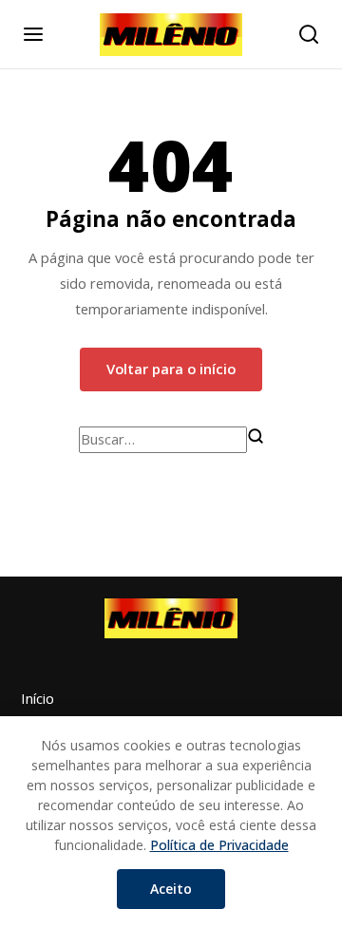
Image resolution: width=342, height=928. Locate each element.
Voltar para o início (171, 368)
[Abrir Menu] (33, 34)
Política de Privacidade (219, 845)
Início (37, 698)
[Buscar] (255, 436)
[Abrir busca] (309, 34)
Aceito (171, 889)
